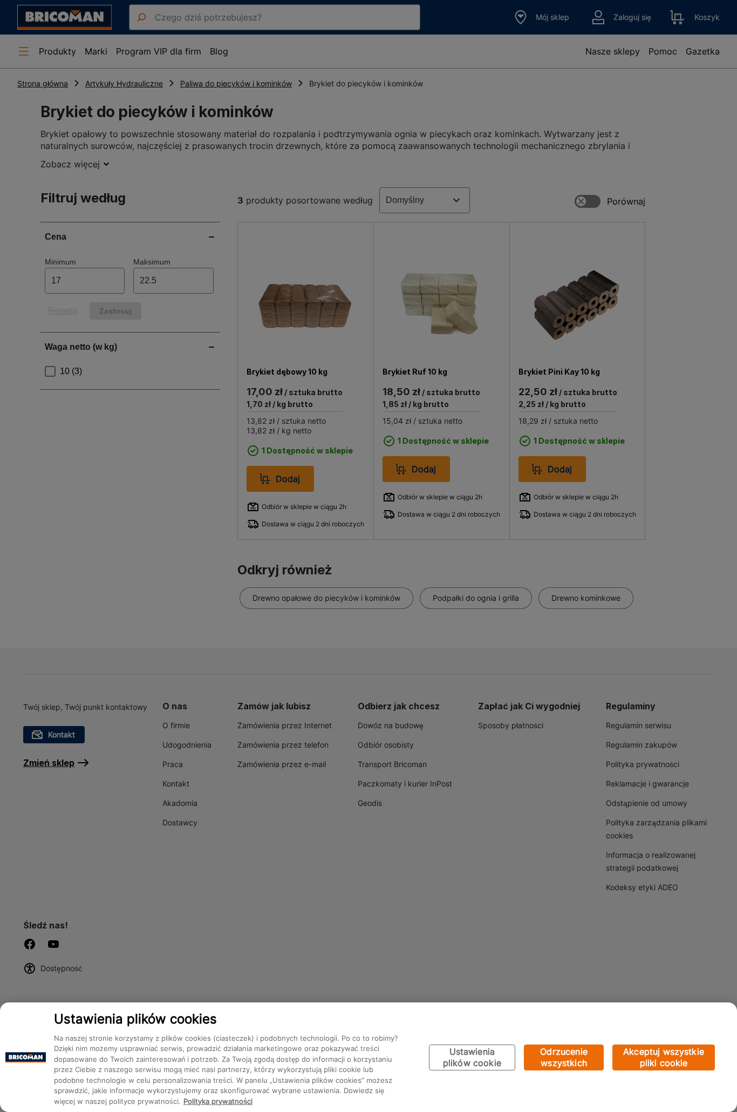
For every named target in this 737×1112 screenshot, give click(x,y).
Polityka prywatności (218, 1101)
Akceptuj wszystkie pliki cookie (663, 1057)
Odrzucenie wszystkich (564, 1057)
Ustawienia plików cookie (472, 1057)
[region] (368, 1057)
